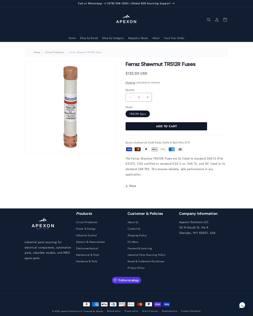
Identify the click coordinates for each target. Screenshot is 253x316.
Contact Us (134, 229)
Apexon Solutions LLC (72, 311)
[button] (209, 20)
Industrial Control (86, 235)
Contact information (191, 311)
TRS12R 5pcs (137, 114)
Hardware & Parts (86, 261)
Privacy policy (131, 311)
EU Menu (133, 242)
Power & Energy (85, 229)
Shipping (130, 82)
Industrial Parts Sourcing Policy (146, 255)
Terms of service (150, 311)
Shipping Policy (137, 235)
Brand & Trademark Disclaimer (146, 261)
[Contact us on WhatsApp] (242, 305)
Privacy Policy (136, 268)
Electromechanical (87, 248)
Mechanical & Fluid (87, 255)
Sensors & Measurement (90, 242)
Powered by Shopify (93, 311)
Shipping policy (169, 311)
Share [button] (132, 186)
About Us (133, 222)
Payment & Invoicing (140, 248)
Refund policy (114, 311)
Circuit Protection (55, 52)
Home (37, 52)
